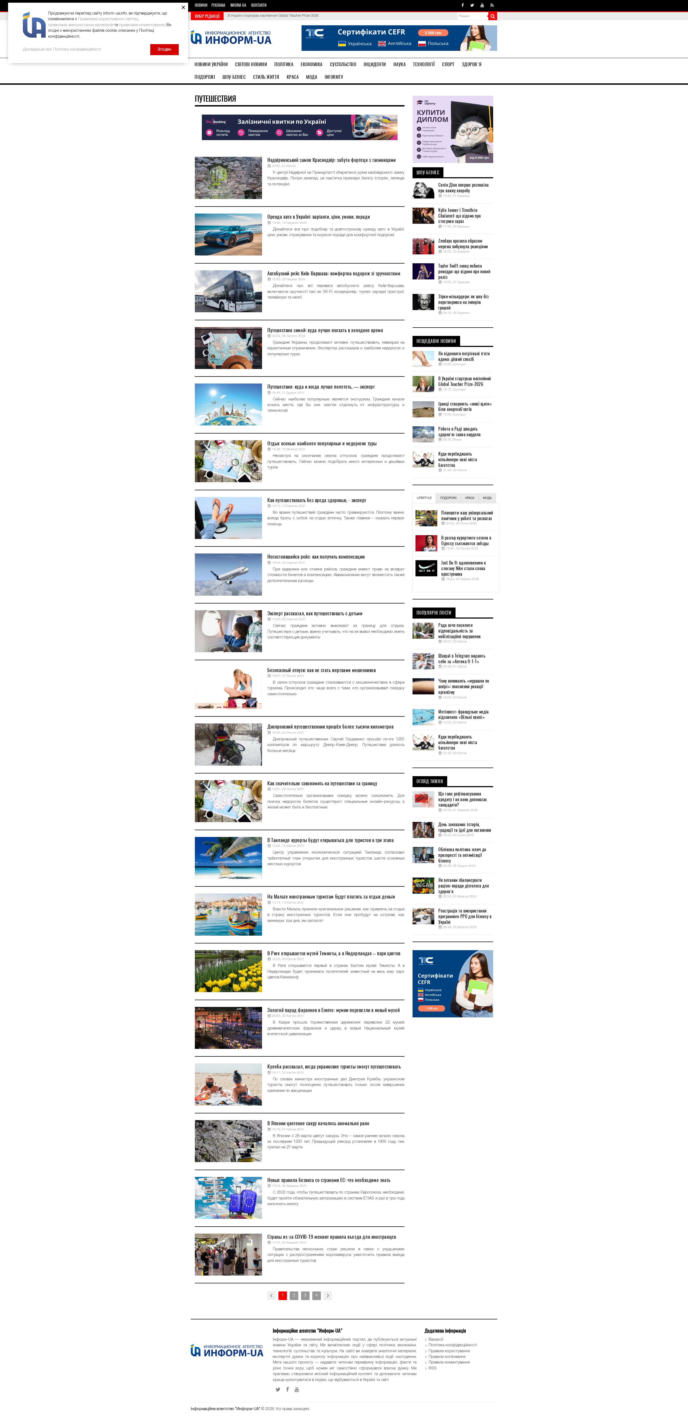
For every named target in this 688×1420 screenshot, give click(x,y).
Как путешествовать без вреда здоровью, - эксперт (316, 500)
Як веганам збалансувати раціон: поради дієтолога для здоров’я (463, 886)
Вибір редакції (207, 16)
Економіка (311, 64)
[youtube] (482, 5)
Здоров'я (472, 64)
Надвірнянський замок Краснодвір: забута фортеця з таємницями (331, 160)
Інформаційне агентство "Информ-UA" (225, 1409)
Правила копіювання (447, 1357)
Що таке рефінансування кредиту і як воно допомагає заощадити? (462, 799)
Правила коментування (449, 1362)
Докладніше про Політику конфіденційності (62, 49)
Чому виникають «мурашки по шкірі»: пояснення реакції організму (463, 686)
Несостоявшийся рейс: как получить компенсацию (316, 556)
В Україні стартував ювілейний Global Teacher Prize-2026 (464, 381)
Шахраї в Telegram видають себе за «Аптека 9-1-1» (461, 658)
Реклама (218, 5)
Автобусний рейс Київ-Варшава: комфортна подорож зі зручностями (333, 273)
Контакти (259, 5)
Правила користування (449, 1351)
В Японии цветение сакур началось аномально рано (318, 1123)
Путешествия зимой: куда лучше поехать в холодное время (325, 330)
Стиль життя (266, 77)
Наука (399, 64)
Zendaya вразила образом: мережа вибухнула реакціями (463, 243)
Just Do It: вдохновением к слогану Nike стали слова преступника (463, 568)
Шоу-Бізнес (234, 77)
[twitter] (472, 5)
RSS (433, 1368)
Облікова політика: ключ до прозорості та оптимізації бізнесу (462, 855)
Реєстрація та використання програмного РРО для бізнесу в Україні (465, 916)
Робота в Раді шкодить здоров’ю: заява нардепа (459, 431)
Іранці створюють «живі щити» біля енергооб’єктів (268, 15)
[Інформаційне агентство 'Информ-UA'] (231, 38)
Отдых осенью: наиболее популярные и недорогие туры (322, 443)
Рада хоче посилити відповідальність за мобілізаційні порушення (459, 631)
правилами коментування (141, 25)
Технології (424, 64)
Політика (283, 64)
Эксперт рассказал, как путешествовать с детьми (315, 613)
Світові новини (251, 64)
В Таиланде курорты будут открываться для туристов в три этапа (330, 840)
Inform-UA (238, 5)
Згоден (164, 49)
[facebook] (463, 5)
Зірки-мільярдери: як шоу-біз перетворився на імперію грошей (463, 302)
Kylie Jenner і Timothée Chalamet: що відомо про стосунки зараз (459, 216)
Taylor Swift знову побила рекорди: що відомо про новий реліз (464, 271)
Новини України (211, 64)
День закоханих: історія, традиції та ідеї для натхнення (464, 827)
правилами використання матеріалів (80, 25)
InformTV (334, 77)
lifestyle (424, 498)
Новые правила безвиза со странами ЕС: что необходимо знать (328, 1180)
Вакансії (436, 1339)
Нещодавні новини (436, 341)
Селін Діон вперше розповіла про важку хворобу (463, 187)
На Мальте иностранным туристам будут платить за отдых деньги (331, 896)
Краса (293, 77)
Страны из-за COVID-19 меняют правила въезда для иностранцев (331, 1237)
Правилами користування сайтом (108, 19)
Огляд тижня (430, 781)
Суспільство (343, 64)
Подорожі (205, 77)
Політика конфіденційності (453, 1345)
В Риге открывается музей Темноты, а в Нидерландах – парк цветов (333, 953)
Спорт (448, 64)
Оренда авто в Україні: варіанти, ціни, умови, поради (318, 217)
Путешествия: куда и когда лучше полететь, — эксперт (321, 387)
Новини (201, 5)
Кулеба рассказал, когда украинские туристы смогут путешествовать (334, 1066)
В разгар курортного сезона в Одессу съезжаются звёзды (466, 540)
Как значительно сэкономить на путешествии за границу (322, 783)
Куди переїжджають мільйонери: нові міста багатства (457, 459)
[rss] (492, 5)
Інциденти (375, 64)
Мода (311, 77)
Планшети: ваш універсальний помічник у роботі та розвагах (467, 515)
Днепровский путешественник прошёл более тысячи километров (330, 726)
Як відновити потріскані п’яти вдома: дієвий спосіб (464, 356)
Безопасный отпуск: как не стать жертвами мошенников (321, 670)
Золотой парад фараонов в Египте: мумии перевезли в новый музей (333, 1010)
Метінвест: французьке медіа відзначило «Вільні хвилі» (463, 714)
